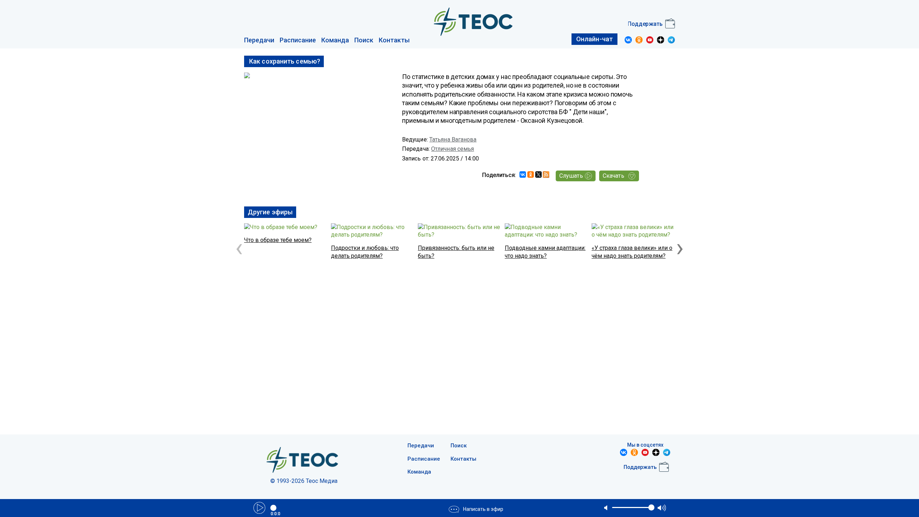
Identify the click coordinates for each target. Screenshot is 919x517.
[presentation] (239, 247)
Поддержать (645, 23)
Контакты (394, 40)
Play (259, 508)
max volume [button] (662, 507)
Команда (335, 40)
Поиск (363, 40)
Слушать (571, 175)
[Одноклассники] (530, 174)
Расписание (298, 40)
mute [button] (606, 507)
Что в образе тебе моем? (278, 240)
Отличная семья (452, 148)
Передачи (259, 40)
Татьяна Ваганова (453, 139)
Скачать (613, 175)
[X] (538, 174)
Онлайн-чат (594, 39)
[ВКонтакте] (522, 174)
